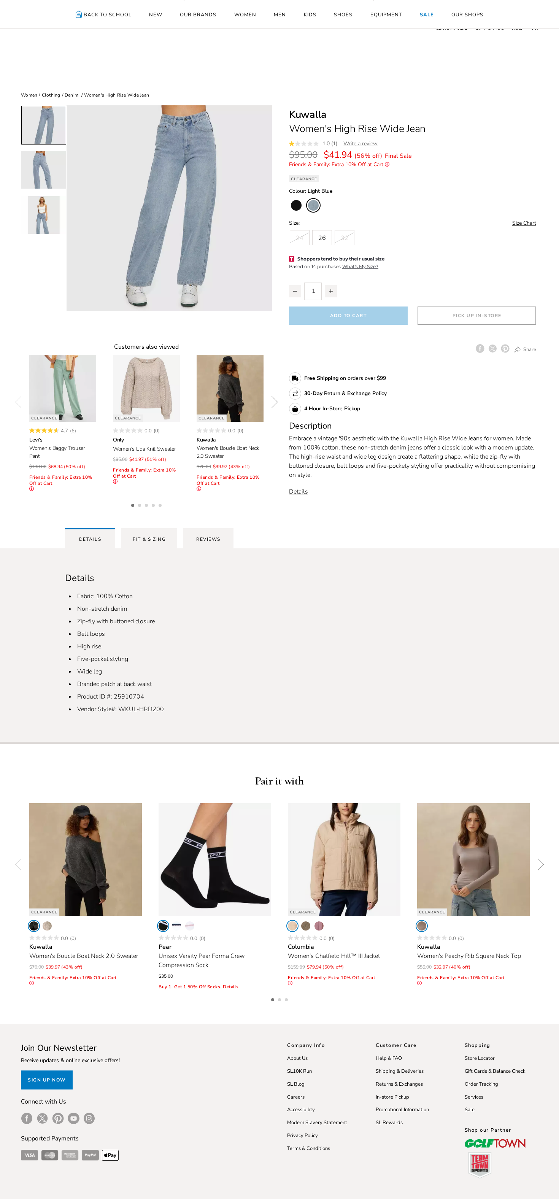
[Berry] (319, 926)
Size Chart (524, 223)
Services (474, 1097)
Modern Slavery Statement (317, 1122)
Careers (296, 1097)
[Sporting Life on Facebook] (27, 1118)
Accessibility (301, 1109)
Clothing (51, 95)
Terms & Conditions (308, 1148)
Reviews (208, 539)
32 (344, 238)
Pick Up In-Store (477, 316)
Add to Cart (348, 316)
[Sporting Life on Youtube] (73, 1118)
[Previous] (21, 402)
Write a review (360, 143)
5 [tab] (161, 504)
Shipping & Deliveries (400, 1071)
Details (298, 492)
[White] (176, 926)
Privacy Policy (302, 1135)
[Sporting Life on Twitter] (42, 1118)
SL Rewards (389, 1122)
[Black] (163, 926)
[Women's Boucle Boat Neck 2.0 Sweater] (230, 388)
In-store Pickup (392, 1097)
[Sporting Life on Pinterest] (58, 1118)
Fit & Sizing (149, 539)
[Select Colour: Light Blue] (313, 205)
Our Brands (198, 14)
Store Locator (480, 1058)
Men (280, 14)
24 (299, 238)
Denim (71, 95)
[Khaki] (292, 926)
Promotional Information (402, 1109)
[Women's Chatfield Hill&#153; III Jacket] (344, 859)
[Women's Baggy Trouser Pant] (62, 388)
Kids (310, 14)
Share (529, 349)
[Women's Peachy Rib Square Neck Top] (473, 859)
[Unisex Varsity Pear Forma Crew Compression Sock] (215, 859)
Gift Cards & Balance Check (495, 1071)
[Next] (272, 402)
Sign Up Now (47, 1080)
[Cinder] (422, 926)
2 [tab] (140, 504)
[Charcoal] (34, 926)
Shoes (343, 14)
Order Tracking (481, 1084)
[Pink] (190, 926)
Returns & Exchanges (399, 1084)
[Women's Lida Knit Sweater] (146, 388)
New (155, 14)
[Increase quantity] (331, 291)
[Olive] (306, 926)
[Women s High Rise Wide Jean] (169, 208)
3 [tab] (147, 504)
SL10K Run (299, 1071)
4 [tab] (154, 504)
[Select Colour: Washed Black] (296, 205)
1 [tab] (133, 504)
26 (322, 238)
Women (245, 14)
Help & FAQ (389, 1058)
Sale (427, 14)
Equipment (386, 14)
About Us (297, 1058)
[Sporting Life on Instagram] (89, 1118)
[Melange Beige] (47, 926)
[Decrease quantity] (295, 291)
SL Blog (296, 1084)
